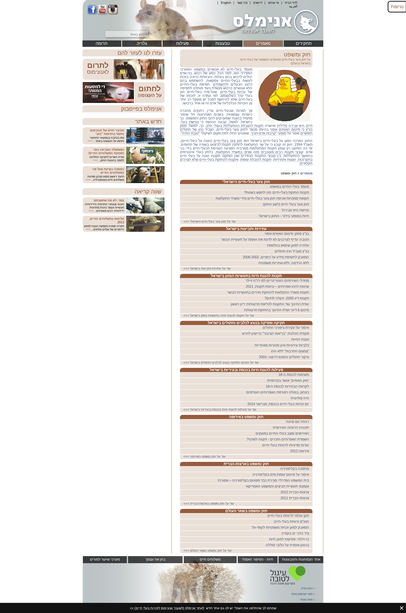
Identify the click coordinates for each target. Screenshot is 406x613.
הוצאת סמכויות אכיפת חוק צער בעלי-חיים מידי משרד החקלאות (262, 198)
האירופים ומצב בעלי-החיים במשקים (282, 433)
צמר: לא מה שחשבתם (109, 200)
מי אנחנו (273, 2)
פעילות (182, 43)
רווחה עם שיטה (297, 422)
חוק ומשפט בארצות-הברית (246, 464)
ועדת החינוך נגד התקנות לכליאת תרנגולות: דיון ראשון (270, 304)
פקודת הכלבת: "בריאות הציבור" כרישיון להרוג (275, 333)
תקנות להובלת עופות (255, 159)
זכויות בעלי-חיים (233, 92)
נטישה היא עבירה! (295, 210)
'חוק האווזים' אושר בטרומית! (288, 380)
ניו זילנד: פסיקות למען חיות (289, 539)
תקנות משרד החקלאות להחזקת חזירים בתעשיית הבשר (268, 292)
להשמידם (220, 84)
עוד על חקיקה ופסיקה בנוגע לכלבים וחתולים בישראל (221, 362)
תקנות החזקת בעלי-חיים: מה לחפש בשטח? (276, 192)
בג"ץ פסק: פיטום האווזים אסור (286, 234)
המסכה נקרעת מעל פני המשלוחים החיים (108, 170)
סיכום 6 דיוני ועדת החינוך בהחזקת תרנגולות (276, 310)
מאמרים (263, 43)
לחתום (149, 88)
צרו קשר (242, 2)
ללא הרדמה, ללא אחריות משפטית (283, 263)
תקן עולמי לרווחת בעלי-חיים (288, 516)
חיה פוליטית (300, 398)
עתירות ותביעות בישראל (246, 229)
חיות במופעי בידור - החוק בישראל (284, 216)
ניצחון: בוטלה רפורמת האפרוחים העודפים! (277, 392)
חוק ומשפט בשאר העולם (246, 511)
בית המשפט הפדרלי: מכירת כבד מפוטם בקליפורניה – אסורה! (263, 480)
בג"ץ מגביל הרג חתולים (292, 251)
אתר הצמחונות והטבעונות (301, 559)
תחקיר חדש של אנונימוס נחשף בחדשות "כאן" (107, 132)
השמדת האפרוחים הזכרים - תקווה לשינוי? (278, 439)
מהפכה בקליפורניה (294, 469)
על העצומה (150, 95)
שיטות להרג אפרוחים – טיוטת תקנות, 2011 (277, 286)
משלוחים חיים (210, 559)
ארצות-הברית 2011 (295, 498)
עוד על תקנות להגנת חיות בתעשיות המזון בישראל (219, 315)
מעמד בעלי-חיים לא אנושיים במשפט (223, 69)
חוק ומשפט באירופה (246, 417)
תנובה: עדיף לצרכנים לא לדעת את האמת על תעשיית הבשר (265, 239)
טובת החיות (300, 339)
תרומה (101, 43)
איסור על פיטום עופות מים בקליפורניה (281, 474)
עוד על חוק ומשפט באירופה (204, 456)
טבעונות (222, 43)
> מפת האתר (307, 599)
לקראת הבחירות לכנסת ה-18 (287, 386)
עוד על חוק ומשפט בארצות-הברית (209, 503)
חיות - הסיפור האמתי (257, 559)
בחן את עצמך (155, 559)
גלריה (142, 43)
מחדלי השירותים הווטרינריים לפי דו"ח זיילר (277, 281)
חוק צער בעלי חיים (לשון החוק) (286, 204)
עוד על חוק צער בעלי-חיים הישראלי (210, 221)
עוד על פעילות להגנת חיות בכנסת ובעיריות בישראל (220, 409)
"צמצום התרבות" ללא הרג (290, 351)
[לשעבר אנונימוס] (274, 36)
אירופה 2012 (299, 451)
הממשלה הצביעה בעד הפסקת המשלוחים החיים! (106, 151)
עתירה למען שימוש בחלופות (288, 245)
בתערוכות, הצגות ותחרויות (292, 159)
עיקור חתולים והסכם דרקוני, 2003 (284, 357)
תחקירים (304, 43)
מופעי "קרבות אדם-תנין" (268, 133)
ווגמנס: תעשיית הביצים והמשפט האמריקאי (277, 486)
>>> (90, 141)
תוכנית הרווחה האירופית (291, 427)
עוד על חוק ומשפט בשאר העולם (208, 550)
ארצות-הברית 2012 (295, 492)
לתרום (98, 65)
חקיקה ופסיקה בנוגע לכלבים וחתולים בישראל (246, 323)
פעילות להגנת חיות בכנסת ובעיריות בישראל (246, 370)
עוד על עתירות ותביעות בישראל (207, 268)
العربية (293, 6)
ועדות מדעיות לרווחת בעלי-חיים (285, 445)
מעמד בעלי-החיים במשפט (289, 187)
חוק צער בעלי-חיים (228, 141)
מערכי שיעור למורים (105, 559)
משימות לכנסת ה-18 (293, 375)
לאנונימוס (98, 72)
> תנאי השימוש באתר (303, 594)
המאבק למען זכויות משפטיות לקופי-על (280, 527)
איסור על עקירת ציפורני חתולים (286, 328)
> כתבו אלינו (308, 588)
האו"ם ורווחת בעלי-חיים (291, 521)
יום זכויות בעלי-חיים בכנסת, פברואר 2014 (278, 404)
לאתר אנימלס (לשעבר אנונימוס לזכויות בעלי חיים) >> (167, 608)
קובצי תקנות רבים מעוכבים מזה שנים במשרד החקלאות (260, 152)
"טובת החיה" (190, 133)
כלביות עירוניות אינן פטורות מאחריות (282, 345)
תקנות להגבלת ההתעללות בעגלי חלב (234, 126)
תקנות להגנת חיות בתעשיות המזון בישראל (246, 276)
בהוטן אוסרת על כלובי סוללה (287, 545)
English (226, 2)
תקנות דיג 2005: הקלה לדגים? (287, 298)
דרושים (257, 2)
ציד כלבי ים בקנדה (295, 533)
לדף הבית (291, 2)
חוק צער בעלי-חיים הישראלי (246, 182)
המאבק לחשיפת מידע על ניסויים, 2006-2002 (276, 257)
